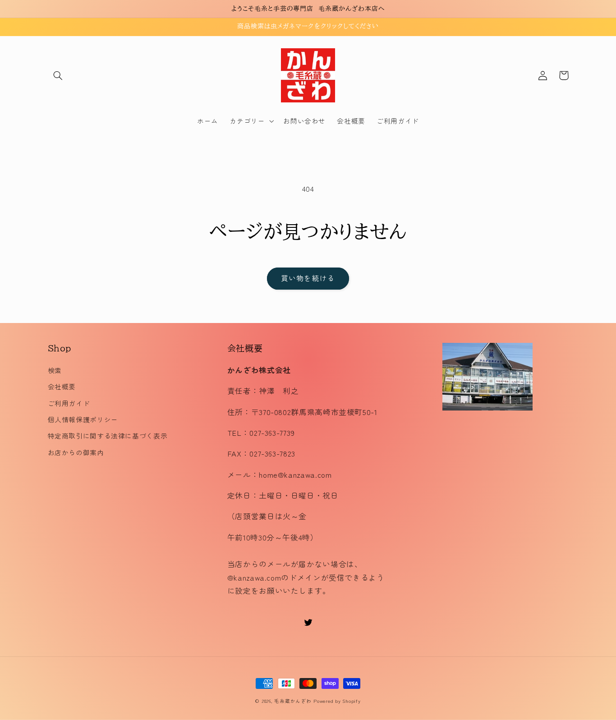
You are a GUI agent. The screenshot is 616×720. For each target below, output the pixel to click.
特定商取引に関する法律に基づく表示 (108, 435)
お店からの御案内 (76, 452)
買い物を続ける (308, 278)
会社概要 (62, 386)
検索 (55, 370)
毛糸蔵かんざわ (292, 700)
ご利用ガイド (69, 403)
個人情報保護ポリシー (83, 419)
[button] (58, 75)
